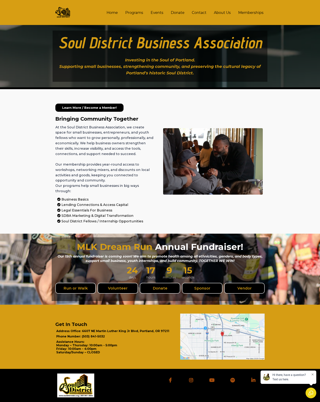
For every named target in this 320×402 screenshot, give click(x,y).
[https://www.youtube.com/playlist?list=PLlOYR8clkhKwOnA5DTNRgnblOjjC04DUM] (212, 379)
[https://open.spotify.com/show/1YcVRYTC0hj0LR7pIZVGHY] (233, 379)
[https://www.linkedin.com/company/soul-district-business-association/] (254, 379)
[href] (222, 337)
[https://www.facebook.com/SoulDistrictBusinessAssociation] (171, 379)
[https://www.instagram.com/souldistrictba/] (192, 379)
